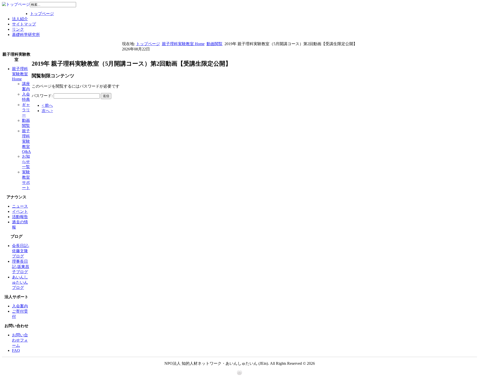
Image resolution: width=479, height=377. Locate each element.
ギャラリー (26, 110)
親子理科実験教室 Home (183, 44)
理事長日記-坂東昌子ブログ (20, 266)
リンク (18, 29)
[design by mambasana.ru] (239, 374)
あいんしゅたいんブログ (20, 282)
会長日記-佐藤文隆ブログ (20, 251)
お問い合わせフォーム (20, 340)
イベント (20, 211)
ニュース (20, 206)
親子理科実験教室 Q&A (26, 141)
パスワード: (42, 96)
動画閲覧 (215, 44)
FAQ (16, 350)
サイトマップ (24, 24)
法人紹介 (20, 19)
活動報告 (20, 217)
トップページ (42, 13)
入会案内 (20, 306)
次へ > (47, 111)
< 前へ (47, 105)
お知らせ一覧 (26, 161)
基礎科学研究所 (26, 34)
